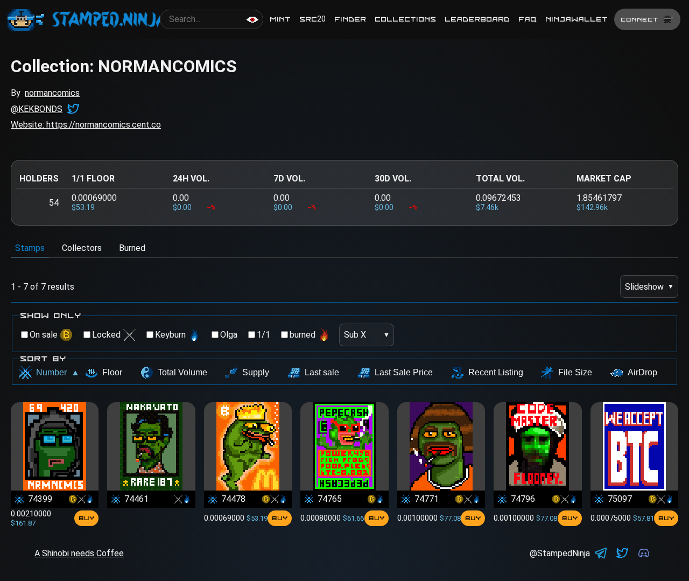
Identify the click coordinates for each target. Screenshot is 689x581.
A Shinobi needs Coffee (79, 553)
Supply (255, 372)
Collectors (82, 248)
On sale (44, 335)
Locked (106, 335)
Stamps (30, 248)
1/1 (263, 335)
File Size (575, 372)
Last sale (322, 372)
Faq (527, 19)
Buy (86, 518)
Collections (405, 19)
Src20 (312, 19)
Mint (280, 19)
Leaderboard (477, 19)
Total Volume (182, 372)
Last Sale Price (404, 372)
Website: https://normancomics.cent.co (86, 125)
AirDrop (642, 372)
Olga (228, 335)
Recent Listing (495, 372)
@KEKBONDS (36, 109)
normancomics (52, 93)
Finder (350, 19)
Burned (132, 248)
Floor (112, 372)
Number (58, 372)
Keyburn (170, 335)
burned (302, 335)
